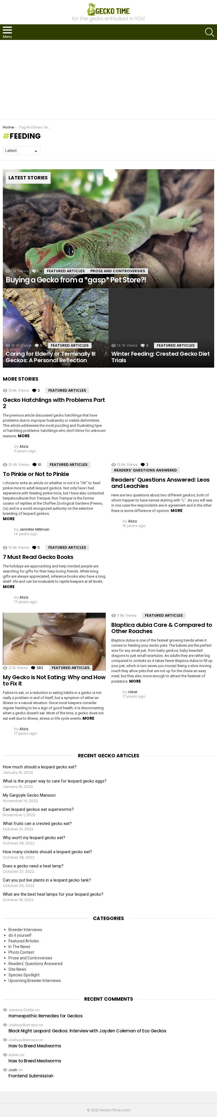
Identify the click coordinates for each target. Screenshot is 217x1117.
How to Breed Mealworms (34, 1046)
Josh (12, 1070)
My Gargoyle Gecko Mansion (29, 795)
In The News (19, 946)
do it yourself (20, 935)
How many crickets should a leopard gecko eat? (47, 851)
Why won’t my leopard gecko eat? (34, 837)
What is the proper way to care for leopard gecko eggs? (55, 781)
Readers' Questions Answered (145, 470)
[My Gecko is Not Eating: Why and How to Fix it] (54, 642)
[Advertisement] (108, 79)
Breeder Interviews (25, 929)
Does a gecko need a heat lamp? (33, 866)
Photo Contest (21, 952)
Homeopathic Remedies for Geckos (45, 1016)
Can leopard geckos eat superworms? (38, 809)
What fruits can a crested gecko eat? (37, 823)
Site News (17, 969)
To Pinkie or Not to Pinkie (36, 474)
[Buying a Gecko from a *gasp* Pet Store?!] (108, 228)
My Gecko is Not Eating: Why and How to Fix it (54, 680)
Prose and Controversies (117, 271)
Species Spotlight (24, 975)
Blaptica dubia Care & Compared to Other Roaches (161, 628)
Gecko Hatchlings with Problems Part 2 (54, 403)
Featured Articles (66, 271)
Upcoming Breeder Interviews (34, 980)
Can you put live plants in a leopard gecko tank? (47, 880)
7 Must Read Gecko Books (38, 557)
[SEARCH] (209, 32)
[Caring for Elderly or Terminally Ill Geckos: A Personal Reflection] (55, 328)
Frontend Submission (30, 1076)
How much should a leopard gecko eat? (40, 766)
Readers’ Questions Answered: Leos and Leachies (160, 483)
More (24, 436)
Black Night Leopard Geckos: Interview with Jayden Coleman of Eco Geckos (87, 1031)
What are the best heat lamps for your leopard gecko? (53, 894)
